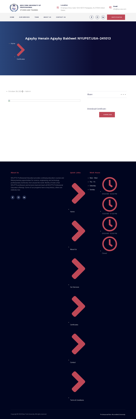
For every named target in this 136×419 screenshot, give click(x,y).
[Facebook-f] (91, 17)
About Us (47, 17)
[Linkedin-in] (103, 17)
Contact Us (61, 17)
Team (37, 17)
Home (12, 17)
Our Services (24, 17)
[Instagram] (97, 17)
